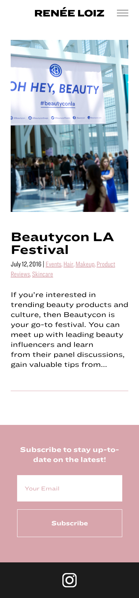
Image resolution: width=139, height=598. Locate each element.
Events (53, 264)
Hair (68, 264)
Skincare (42, 274)
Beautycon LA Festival (62, 242)
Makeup (85, 264)
